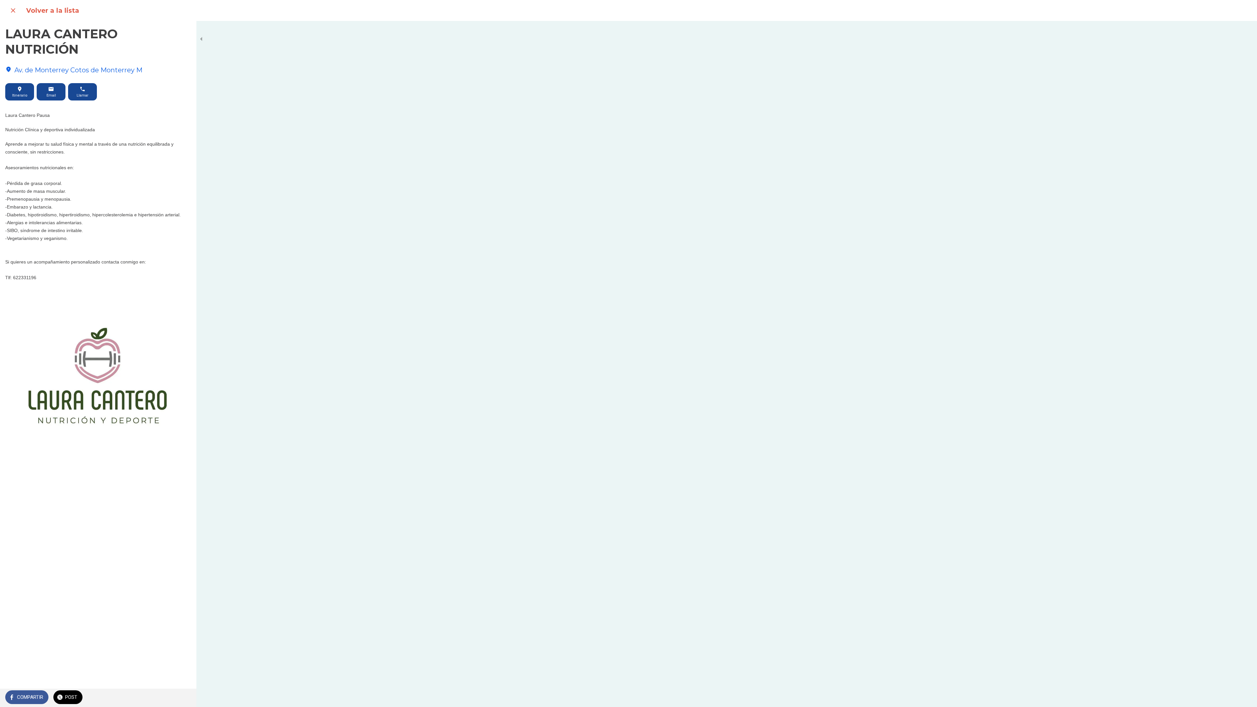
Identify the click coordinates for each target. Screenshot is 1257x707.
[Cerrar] (13, 10)
